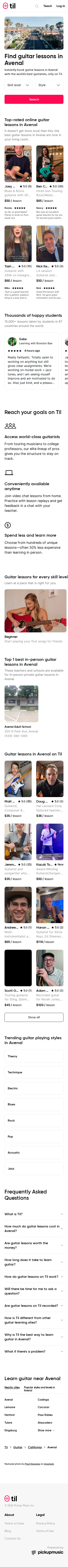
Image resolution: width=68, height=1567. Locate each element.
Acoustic (14, 1152)
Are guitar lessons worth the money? (26, 1245)
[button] (28, 178)
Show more (44, 1430)
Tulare (8, 1422)
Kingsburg (11, 1430)
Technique (15, 1072)
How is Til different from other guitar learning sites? (28, 1320)
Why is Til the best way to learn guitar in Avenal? (29, 1337)
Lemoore (10, 1407)
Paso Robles (45, 1415)
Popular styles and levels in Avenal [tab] (39, 1389)
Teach (47, 6)
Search (34, 99)
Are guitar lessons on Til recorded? (31, 1306)
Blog (8, 1531)
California (35, 1447)
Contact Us (12, 1538)
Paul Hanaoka (32, 1463)
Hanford (10, 1415)
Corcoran (43, 1407)
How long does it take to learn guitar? (28, 1262)
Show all (34, 1017)
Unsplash (49, 1463)
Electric (13, 1088)
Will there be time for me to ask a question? (30, 1291)
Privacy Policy (45, 1523)
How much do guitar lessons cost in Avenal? (32, 1228)
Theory (12, 1056)
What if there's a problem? (25, 1351)
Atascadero (45, 1422)
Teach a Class (14, 1523)
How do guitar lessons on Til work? (31, 1277)
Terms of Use (45, 1531)
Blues (11, 1104)
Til (6, 1447)
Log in (60, 6)
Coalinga (43, 1399)
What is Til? (14, 1214)
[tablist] (34, 1389)
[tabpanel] (34, 1415)
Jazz (11, 1168)
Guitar (17, 1447)
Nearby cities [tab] (12, 1387)
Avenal (9, 1399)
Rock (11, 1120)
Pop (10, 1136)
